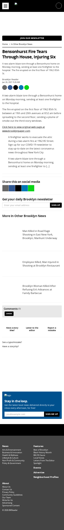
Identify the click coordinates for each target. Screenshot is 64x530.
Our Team (6, 497)
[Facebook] (24, 430)
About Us (6, 487)
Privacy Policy (8, 492)
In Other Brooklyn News (21, 44)
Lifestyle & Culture (10, 458)
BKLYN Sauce (39, 455)
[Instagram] (32, 430)
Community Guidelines (12, 495)
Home (5, 44)
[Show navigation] (5, 6)
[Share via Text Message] (26, 87)
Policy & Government (11, 463)
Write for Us (7, 500)
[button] (59, 5)
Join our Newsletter (32, 38)
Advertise (38, 472)
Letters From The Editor (43, 460)
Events (37, 467)
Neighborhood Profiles (45, 477)
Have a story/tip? (10, 346)
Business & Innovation (12, 452)
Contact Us (7, 489)
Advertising (7, 503)
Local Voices (38, 458)
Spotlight (37, 463)
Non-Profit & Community (13, 460)
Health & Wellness (10, 455)
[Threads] (39, 430)
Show (9, 313)
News (5, 446)
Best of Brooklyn (40, 450)
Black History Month (42, 452)
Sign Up (55, 205)
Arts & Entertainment (11, 450)
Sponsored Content (11, 505)
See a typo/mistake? (12, 342)
